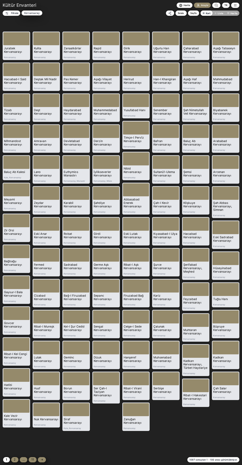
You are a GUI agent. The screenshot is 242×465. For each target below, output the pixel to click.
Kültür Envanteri (19, 5)
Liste (220, 13)
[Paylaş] (170, 13)
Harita (233, 13)
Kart (208, 13)
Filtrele (14, 13)
